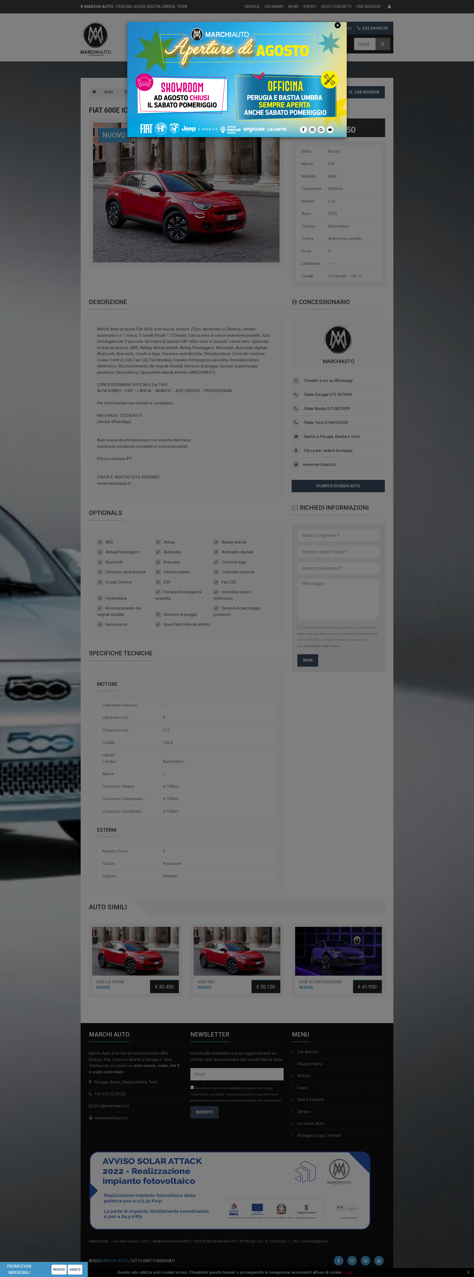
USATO (75, 1270)
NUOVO (59, 1270)
